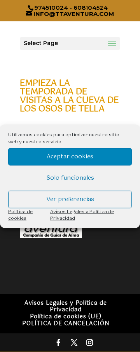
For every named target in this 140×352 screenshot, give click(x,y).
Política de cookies (20, 215)
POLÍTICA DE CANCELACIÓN (65, 323)
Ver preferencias (70, 199)
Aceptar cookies (70, 156)
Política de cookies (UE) (66, 316)
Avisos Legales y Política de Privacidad (82, 215)
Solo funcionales (70, 178)
